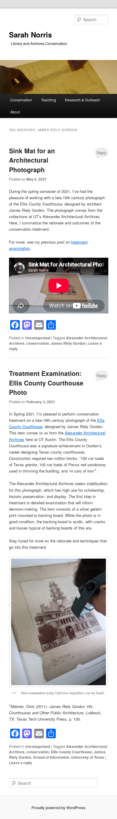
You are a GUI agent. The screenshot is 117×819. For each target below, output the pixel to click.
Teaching (48, 99)
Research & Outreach (82, 99)
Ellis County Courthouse (71, 751)
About (15, 111)
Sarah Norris (30, 34)
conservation (37, 343)
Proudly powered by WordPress (59, 807)
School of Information (51, 757)
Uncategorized (37, 337)
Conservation (21, 99)
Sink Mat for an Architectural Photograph (32, 160)
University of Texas (87, 757)
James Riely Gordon (68, 343)
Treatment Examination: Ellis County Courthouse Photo (46, 383)
